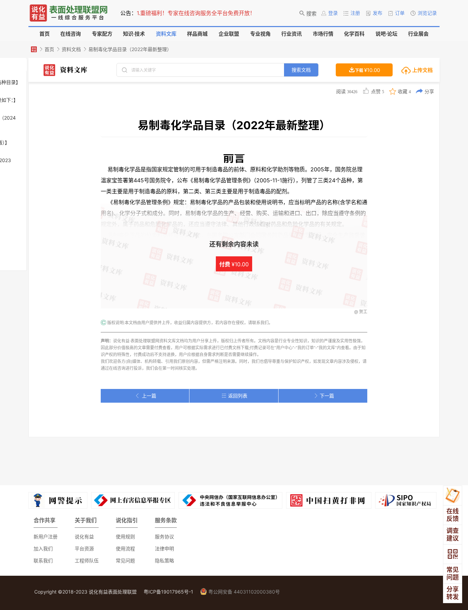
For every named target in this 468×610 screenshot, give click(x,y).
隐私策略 (164, 560)
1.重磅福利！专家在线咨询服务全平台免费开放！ (196, 13)
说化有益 (84, 536)
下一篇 (327, 396)
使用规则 (125, 536)
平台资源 (84, 548)
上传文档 (422, 70)
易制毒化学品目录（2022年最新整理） (130, 49)
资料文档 (71, 49)
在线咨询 (70, 33)
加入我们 (43, 548)
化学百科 (354, 33)
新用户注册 (46, 536)
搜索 (311, 13)
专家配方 (102, 33)
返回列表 (237, 396)
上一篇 (149, 396)
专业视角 (260, 33)
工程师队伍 (87, 560)
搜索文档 (301, 70)
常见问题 (125, 560)
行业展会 (418, 33)
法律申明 (164, 548)
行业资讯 (291, 33)
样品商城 (197, 33)
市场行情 (323, 33)
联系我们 (43, 560)
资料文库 (166, 33)
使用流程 (125, 548)
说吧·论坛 (386, 33)
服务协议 (164, 536)
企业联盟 (229, 33)
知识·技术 (134, 33)
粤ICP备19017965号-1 (168, 592)
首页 (44, 33)
